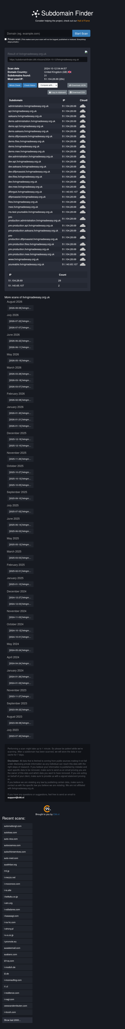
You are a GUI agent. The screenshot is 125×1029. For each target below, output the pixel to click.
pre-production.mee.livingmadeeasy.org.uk (31, 254)
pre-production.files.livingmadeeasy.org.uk (31, 244)
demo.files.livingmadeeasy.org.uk (26, 141)
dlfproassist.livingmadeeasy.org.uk (27, 196)
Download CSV (78, 92)
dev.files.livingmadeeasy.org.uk (25, 176)
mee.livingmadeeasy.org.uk (23, 207)
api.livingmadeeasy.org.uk (22, 111)
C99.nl (56, 814)
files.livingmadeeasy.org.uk (23, 202)
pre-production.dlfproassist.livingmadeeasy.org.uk (33, 237)
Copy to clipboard (58, 92)
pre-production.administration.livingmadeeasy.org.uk (34, 218)
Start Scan (81, 33)
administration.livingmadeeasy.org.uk (28, 106)
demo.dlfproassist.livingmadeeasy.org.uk (30, 136)
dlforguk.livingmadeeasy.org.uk (25, 191)
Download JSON (78, 85)
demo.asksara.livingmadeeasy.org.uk (28, 131)
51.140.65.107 (70, 191)
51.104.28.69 (69, 106)
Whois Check (14, 85)
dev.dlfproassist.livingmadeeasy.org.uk (29, 171)
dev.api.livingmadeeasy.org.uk (24, 161)
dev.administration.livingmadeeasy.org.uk (30, 156)
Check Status (29, 85)
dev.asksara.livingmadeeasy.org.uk (27, 166)
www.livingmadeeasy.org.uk (23, 259)
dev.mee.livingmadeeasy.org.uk (25, 186)
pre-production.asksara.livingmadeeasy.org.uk (33, 230)
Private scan (47, 40)
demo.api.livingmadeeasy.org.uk (25, 126)
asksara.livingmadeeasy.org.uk (25, 116)
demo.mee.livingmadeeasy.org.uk (26, 151)
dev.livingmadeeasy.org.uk (22, 181)
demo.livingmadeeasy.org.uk (23, 146)
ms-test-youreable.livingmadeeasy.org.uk (30, 212)
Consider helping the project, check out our (62, 20)
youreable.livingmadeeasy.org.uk (26, 264)
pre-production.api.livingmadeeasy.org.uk (30, 225)
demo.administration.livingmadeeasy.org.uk (31, 121)
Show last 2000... (12, 1020)
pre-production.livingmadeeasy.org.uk (28, 249)
